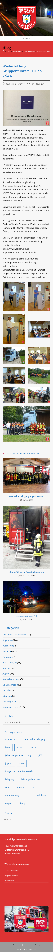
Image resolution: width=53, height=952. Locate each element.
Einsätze (7, 651)
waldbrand (42, 795)
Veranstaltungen (11, 707)
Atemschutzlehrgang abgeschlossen (26, 496)
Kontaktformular (12, 871)
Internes (7, 668)
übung (22, 803)
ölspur (8, 803)
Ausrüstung (8, 645)
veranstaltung (12, 795)
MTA (7, 787)
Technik (6, 690)
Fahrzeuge (8, 656)
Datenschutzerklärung (32, 945)
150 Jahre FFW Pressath (14, 634)
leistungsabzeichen (30, 779)
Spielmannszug (10, 684)
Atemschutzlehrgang (35, 739)
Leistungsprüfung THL (26, 616)
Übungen (7, 695)
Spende (20, 787)
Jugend (6, 673)
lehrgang (9, 779)
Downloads (9, 880)
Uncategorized (10, 701)
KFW (21, 763)
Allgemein (8, 640)
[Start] (3, 51)
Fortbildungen (37, 84)
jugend (8, 763)
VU (27, 795)
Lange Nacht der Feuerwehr (19, 771)
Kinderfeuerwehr (11, 679)
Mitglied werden (11, 875)
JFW (40, 755)
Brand (20, 747)
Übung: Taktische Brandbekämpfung (26, 572)
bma (7, 747)
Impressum (17, 945)
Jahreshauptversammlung (18, 755)
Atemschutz (11, 739)
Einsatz (33, 747)
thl (33, 787)
